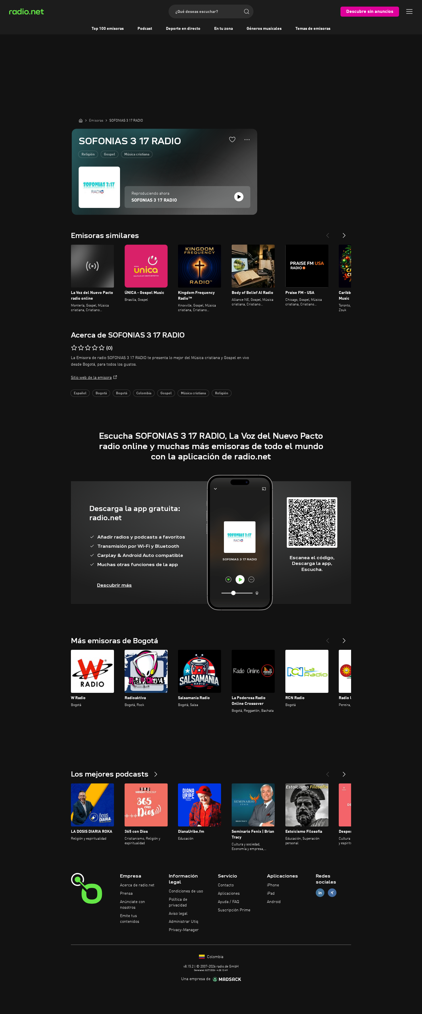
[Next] (344, 233)
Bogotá (101, 393)
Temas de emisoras (312, 29)
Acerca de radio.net (137, 885)
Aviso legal (178, 914)
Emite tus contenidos (129, 919)
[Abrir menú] (409, 11)
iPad (271, 894)
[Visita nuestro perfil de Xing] (332, 893)
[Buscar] (246, 11)
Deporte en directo (183, 29)
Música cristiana (136, 154)
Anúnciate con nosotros (132, 905)
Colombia (143, 393)
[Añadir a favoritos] (232, 139)
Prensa (126, 894)
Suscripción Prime (234, 910)
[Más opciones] (247, 139)
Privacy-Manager (184, 930)
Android (274, 902)
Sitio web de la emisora (91, 378)
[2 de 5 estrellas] (81, 347)
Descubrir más (114, 585)
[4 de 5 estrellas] (94, 347)
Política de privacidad (178, 902)
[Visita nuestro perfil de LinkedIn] (320, 893)
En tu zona (223, 29)
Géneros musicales (264, 29)
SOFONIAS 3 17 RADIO (154, 200)
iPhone (273, 885)
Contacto (226, 885)
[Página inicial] (80, 120)
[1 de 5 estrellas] (74, 347)
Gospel (109, 154)
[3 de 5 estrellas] (87, 347)
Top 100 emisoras (108, 29)
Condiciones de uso (186, 891)
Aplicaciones (229, 894)
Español (80, 393)
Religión (88, 154)
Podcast (145, 29)
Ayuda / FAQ (228, 902)
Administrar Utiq (183, 922)
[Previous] (327, 233)
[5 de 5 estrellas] (101, 347)
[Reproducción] (238, 196)
